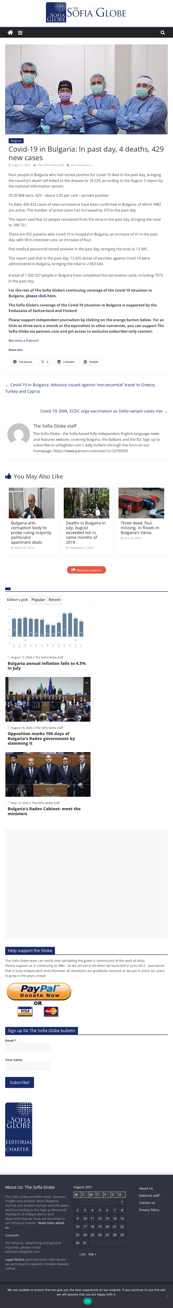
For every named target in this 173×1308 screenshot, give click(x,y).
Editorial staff (149, 1195)
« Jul (82, 1254)
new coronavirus (81, 165)
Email (10, 1040)
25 (92, 1235)
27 (107, 1235)
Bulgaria (16, 141)
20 (107, 1226)
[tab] (17, 600)
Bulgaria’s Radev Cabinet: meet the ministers (44, 811)
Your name (13, 1060)
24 (85, 1235)
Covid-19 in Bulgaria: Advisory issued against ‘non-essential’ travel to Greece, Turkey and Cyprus (80, 388)
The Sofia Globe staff (51, 165)
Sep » (92, 1254)
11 (92, 1218)
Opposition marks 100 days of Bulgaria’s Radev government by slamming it (41, 738)
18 (92, 1226)
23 (77, 1235)
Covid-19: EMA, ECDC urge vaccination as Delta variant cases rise (104, 411)
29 (122, 1235)
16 (77, 1226)
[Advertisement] (86, 884)
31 (85, 1243)
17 (85, 1226)
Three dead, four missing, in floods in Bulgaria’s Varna (140, 527)
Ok (88, 1301)
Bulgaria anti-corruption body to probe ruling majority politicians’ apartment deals (31, 532)
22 (122, 1226)
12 (100, 1218)
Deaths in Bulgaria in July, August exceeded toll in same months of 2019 (86, 532)
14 (114, 1218)
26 (100, 1235)
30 (77, 1243)
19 (100, 1226)
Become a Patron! (24, 340)
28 (114, 1235)
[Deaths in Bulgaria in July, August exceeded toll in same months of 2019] (86, 490)
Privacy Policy (149, 1210)
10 (85, 1218)
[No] (167, 1296)
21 (114, 1226)
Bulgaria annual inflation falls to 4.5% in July (47, 666)
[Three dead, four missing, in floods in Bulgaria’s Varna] (141, 490)
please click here (40, 295)
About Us (146, 1188)
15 (122, 1218)
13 (107, 1218)
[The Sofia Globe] (10, 32)
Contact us (147, 1203)
